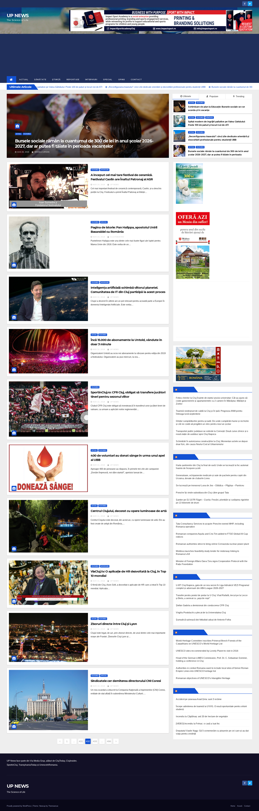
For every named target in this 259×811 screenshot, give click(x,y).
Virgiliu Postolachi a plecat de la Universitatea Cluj (201, 612)
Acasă (239, 806)
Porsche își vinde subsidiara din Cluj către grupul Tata (202, 492)
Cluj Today (185, 389)
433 (95, 741)
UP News (114, 185)
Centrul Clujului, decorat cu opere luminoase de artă (129, 511)
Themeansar (53, 806)
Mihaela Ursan (42, 152)
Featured (27, 134)
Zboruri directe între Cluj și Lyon (114, 624)
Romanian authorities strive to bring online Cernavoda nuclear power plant (212, 544)
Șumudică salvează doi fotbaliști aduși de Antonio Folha (203, 620)
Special (107, 79)
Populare (213, 96)
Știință (56, 79)
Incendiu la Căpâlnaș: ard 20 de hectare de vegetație (202, 716)
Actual (23, 79)
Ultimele (187, 96)
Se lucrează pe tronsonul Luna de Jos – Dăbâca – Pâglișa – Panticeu (210, 485)
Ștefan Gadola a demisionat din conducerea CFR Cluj (202, 605)
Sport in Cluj (186, 576)
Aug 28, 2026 (23, 152)
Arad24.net (186, 690)
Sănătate (40, 79)
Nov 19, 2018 (99, 686)
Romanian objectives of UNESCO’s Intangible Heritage (203, 678)
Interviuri (91, 79)
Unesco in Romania (190, 632)
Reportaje (73, 79)
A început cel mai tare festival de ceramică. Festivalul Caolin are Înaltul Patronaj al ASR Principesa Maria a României (122, 179)
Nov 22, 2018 (99, 297)
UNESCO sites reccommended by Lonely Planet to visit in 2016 (207, 651)
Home (233, 806)
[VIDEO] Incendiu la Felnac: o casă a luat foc (198, 723)
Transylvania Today (191, 515)
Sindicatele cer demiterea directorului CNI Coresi (126, 681)
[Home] (11, 79)
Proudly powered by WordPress (19, 806)
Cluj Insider (185, 456)
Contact (136, 79)
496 (109, 741)
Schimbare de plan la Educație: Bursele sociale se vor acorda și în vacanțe (80, 143)
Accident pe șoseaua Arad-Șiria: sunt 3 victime (198, 699)
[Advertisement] (129, 54)
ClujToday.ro (117, 237)
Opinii (121, 79)
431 (81, 741)
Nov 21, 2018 (99, 465)
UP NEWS (17, 15)
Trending (239, 96)
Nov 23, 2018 (99, 185)
